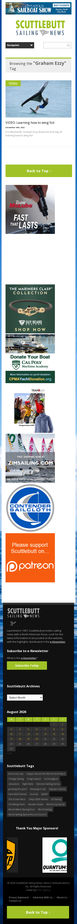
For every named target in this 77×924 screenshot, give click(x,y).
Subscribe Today (27, 665)
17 (11, 739)
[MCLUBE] (30, 233)
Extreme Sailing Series (48, 783)
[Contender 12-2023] (30, 531)
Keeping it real (38, 788)
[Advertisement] (30, 259)
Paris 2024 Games (17, 794)
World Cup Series (56, 804)
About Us (62, 897)
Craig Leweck (34, 778)
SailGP (44, 794)
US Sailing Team (16, 804)
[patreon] (30, 581)
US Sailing (56, 799)
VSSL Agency (43, 890)
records (34, 794)
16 (62, 734)
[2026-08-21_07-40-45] (38, 13)
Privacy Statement (19, 897)
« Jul (9, 753)
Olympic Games (57, 788)
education (13, 783)
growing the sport (17, 788)
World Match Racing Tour (21, 809)
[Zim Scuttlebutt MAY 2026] (30, 481)
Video (13, 83)
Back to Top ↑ (39, 170)
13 (37, 734)
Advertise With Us (43, 897)
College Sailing (16, 778)
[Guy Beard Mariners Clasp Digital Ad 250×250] (30, 332)
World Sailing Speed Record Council (27, 814)
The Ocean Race (16, 799)
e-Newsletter (57, 641)
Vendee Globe (35, 804)
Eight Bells (28, 783)
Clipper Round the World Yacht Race (46, 773)
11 (20, 734)
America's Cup (15, 773)
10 (11, 734)
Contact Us (15, 900)
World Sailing (45, 809)
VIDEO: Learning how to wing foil (30, 122)
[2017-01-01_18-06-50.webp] (37, 855)
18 (20, 739)
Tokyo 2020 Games (38, 799)
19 (28, 739)
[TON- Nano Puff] (30, 432)
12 (28, 734)
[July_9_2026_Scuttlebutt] (30, 382)
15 (54, 734)
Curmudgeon (51, 778)
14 (45, 734)
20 (37, 739)
